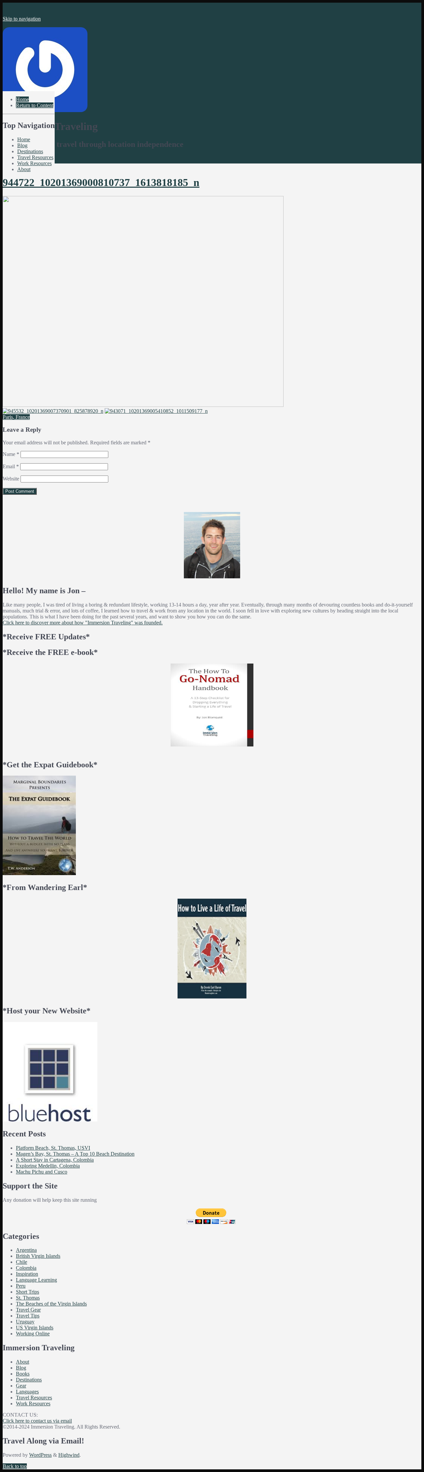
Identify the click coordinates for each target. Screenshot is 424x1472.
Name (11, 454)
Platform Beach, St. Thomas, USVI (53, 1148)
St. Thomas (28, 1298)
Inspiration (27, 1274)
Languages (27, 1391)
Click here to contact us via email (37, 1421)
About (23, 169)
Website (11, 478)
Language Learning (36, 1280)
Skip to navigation (22, 19)
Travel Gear (28, 1309)
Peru (21, 1286)
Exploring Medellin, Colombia (48, 1166)
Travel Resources (35, 157)
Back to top (15, 1466)
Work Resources (34, 163)
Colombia (26, 1268)
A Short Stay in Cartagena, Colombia (55, 1160)
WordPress (40, 1455)
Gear (21, 1385)
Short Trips (27, 1292)
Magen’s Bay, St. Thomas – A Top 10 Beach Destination (75, 1154)
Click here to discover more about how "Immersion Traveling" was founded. (83, 622)
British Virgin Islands (38, 1256)
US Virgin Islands (34, 1327)
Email (11, 466)
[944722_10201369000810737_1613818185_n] (143, 405)
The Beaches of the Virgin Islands (51, 1304)
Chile (21, 1262)
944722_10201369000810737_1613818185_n (101, 182)
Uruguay (25, 1321)
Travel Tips (27, 1315)
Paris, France (16, 417)
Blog (22, 145)
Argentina (26, 1250)
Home (23, 139)
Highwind (69, 1455)
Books (22, 1373)
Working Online (33, 1333)
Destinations (30, 151)
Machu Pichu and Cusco (41, 1172)
